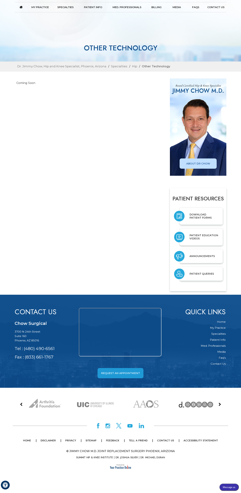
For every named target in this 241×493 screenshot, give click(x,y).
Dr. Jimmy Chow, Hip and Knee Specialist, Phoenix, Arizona (61, 66)
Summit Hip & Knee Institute (94, 457)
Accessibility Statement (200, 440)
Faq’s (222, 357)
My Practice (40, 7)
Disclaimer (48, 440)
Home (21, 7)
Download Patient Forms (200, 216)
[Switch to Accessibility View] (5, 485)
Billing (156, 7)
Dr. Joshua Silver (127, 457)
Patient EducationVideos (203, 237)
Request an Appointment (120, 373)
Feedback (112, 440)
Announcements (202, 256)
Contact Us (215, 7)
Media (177, 7)
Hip (134, 66)
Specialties (65, 7)
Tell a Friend (138, 440)
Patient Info (93, 7)
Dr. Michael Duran (152, 457)
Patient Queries (201, 273)
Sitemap (91, 440)
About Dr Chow (198, 163)
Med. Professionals (127, 7)
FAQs (195, 7)
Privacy (70, 440)
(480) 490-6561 (39, 348)
